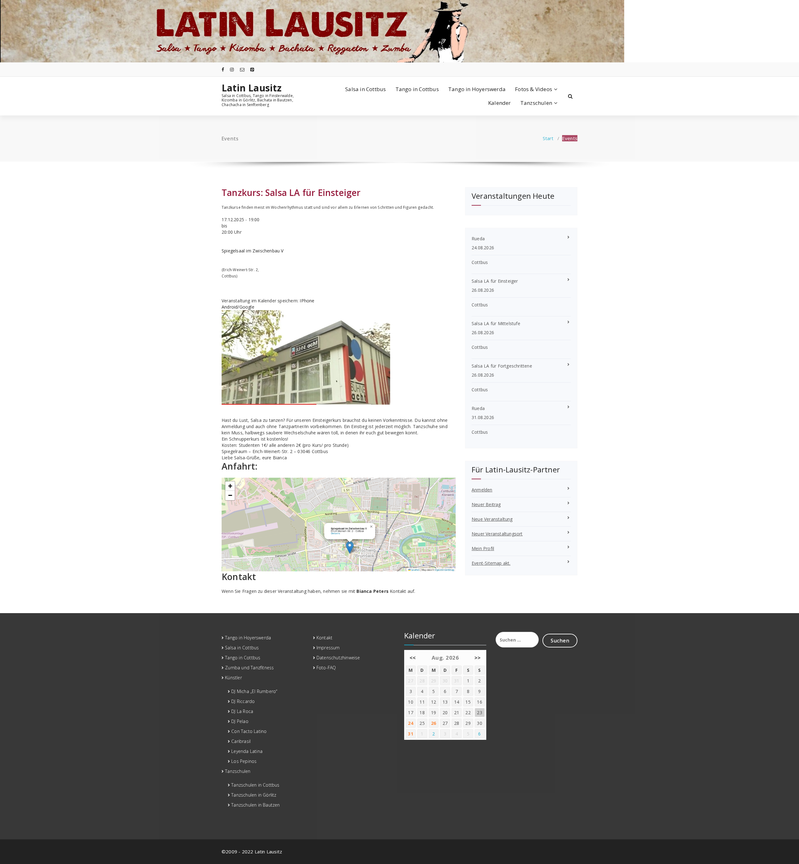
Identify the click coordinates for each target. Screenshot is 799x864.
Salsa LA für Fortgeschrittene (502, 366)
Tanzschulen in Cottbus (255, 785)
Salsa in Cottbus (365, 89)
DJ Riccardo (243, 701)
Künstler (233, 678)
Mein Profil (483, 548)
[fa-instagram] (232, 69)
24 (410, 723)
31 (410, 734)
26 (433, 723)
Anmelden (482, 490)
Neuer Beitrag (486, 504)
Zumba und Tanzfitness (249, 668)
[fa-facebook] (223, 69)
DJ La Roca (242, 711)
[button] (350, 547)
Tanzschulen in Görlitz (253, 795)
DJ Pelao (239, 721)
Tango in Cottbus (417, 89)
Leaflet (415, 569)
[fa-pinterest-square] (252, 69)
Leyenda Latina (246, 751)
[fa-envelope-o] (242, 69)
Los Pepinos (244, 761)
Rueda (478, 239)
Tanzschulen (536, 102)
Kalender (499, 102)
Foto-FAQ (326, 668)
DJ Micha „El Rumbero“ (254, 691)
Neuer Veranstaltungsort (497, 534)
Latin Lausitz (252, 88)
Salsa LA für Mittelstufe (496, 323)
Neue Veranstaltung (492, 519)
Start (548, 138)
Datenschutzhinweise (338, 658)
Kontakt (324, 638)
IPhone (307, 301)
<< (412, 657)
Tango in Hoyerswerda (477, 89)
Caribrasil (241, 741)
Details (335, 533)
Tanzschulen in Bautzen (255, 805)
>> (477, 657)
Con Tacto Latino (249, 731)
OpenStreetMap (444, 569)
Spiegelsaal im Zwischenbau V (253, 251)
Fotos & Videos (533, 89)
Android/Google (238, 307)
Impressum (328, 648)
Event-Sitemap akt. (491, 563)
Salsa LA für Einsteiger (313, 192)
